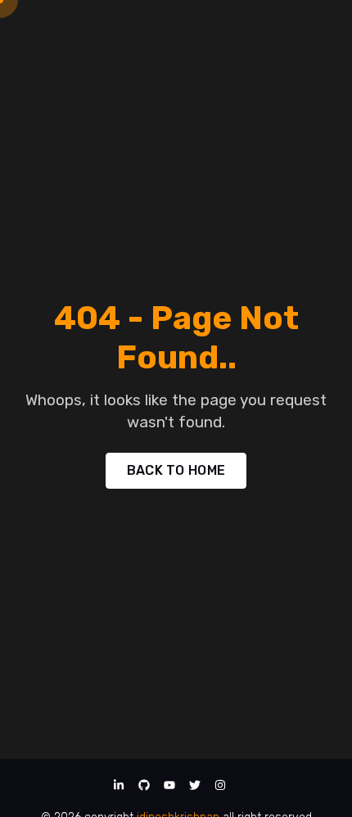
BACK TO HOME (176, 470)
